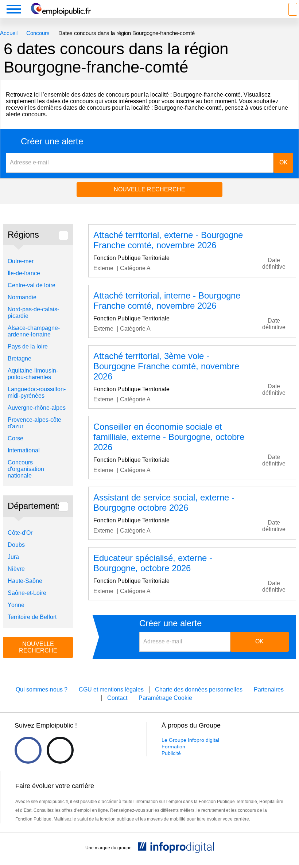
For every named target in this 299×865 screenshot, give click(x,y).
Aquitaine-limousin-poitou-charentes (33, 373)
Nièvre (16, 569)
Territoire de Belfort (32, 617)
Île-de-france (24, 273)
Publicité (171, 753)
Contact (117, 698)
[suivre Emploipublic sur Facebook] (28, 750)
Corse (15, 438)
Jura (13, 557)
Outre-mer (21, 261)
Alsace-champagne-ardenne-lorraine (34, 331)
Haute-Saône (25, 581)
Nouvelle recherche (149, 189)
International (24, 450)
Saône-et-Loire (27, 593)
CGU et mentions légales (111, 689)
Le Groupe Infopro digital (190, 740)
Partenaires (269, 689)
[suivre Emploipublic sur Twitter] (60, 750)
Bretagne (19, 358)
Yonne (16, 605)
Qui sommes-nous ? (41, 689)
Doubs (16, 545)
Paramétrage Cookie (165, 698)
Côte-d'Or (20, 533)
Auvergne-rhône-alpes (37, 408)
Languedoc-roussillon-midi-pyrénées (37, 392)
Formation (173, 746)
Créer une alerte (52, 141)
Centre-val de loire (31, 285)
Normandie (22, 297)
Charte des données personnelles (198, 689)
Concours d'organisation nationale (26, 469)
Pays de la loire (28, 346)
